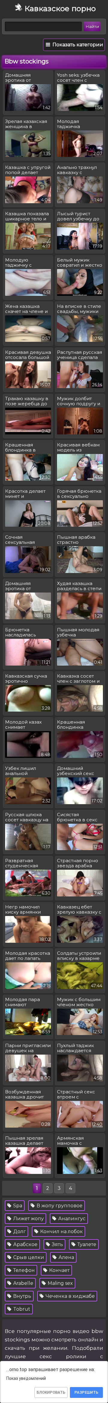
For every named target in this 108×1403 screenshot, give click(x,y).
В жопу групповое (58, 1205)
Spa (17, 1205)
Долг (19, 1231)
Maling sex (59, 1283)
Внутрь (21, 1296)
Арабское (25, 1244)
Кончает (59, 1270)
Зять (57, 1244)
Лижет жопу (28, 1218)
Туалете (86, 1244)
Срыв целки (28, 1257)
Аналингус (71, 1218)
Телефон (23, 1270)
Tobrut (21, 1309)
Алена (65, 1257)
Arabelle (22, 1283)
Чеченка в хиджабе (69, 1296)
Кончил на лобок (61, 1231)
